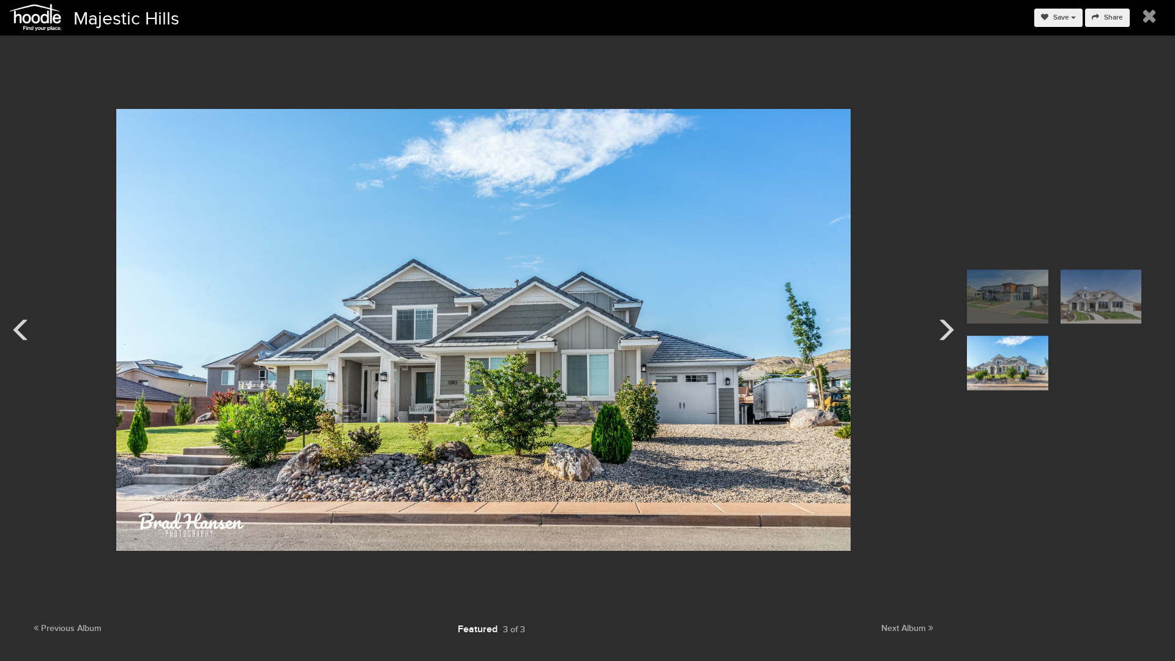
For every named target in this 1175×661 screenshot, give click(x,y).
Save (1061, 17)
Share (1112, 17)
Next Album (904, 628)
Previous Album (70, 628)
